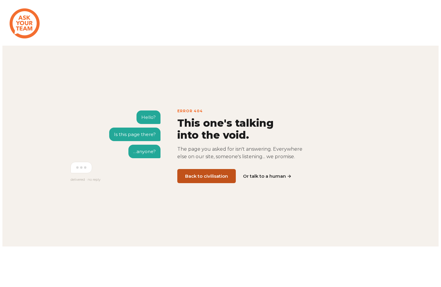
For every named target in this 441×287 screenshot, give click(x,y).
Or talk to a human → (267, 176)
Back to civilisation (206, 176)
